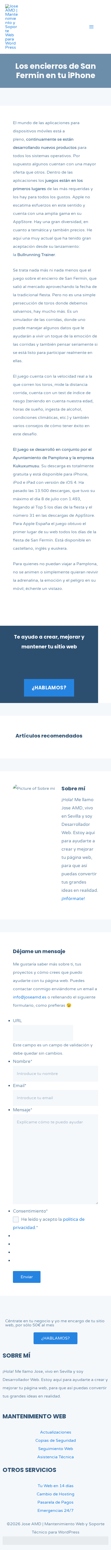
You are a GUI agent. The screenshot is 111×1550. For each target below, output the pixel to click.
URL (17, 1020)
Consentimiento (30, 1211)
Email (19, 1085)
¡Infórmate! (73, 898)
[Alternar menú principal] (91, 26)
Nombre (22, 1061)
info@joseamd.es (29, 997)
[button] (104, 27)
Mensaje (22, 1110)
